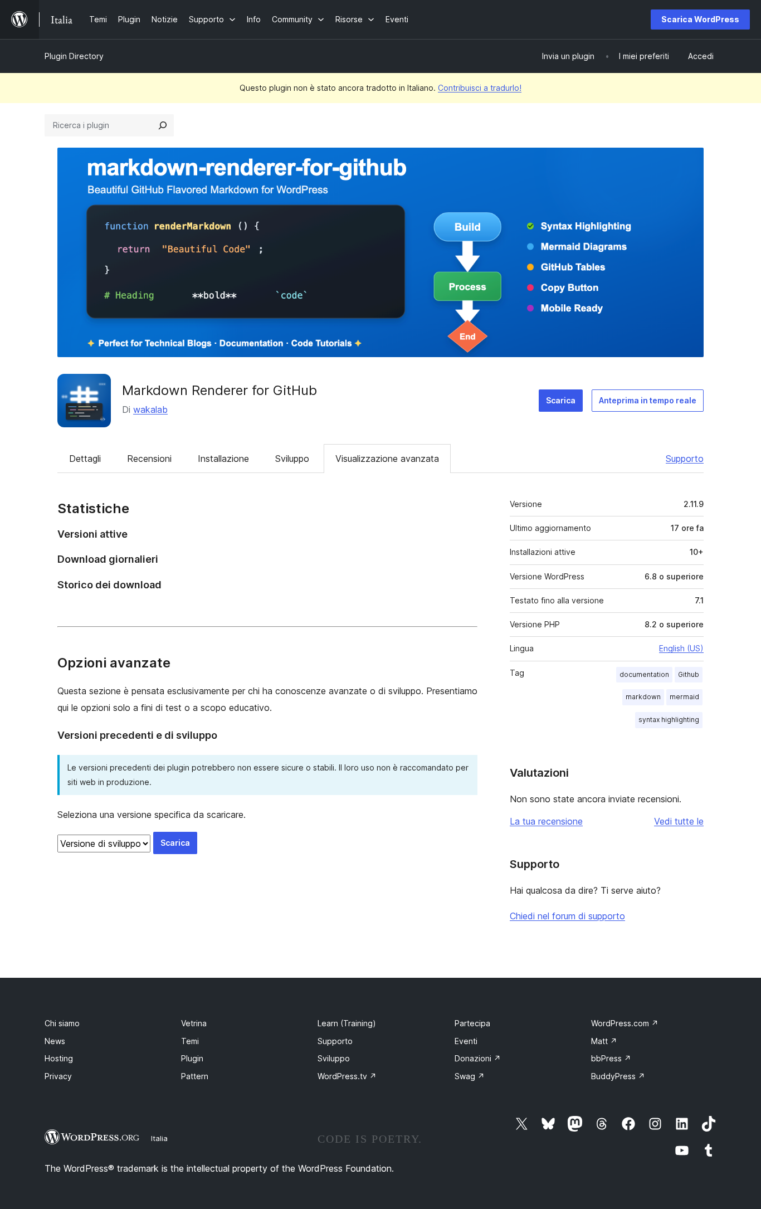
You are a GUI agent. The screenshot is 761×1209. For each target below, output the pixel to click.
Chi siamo (62, 1023)
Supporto (685, 458)
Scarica (560, 400)
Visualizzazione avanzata (387, 458)
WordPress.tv (347, 1076)
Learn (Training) (347, 1023)
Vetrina (194, 1023)
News (55, 1041)
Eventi (466, 1041)
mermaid (684, 697)
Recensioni (149, 458)
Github (688, 674)
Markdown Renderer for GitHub (219, 390)
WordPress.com (624, 1023)
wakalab (150, 409)
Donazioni (478, 1058)
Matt (604, 1041)
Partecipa (472, 1023)
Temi (190, 1041)
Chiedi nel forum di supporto (567, 916)
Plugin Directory (74, 56)
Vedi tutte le (679, 821)
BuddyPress (618, 1076)
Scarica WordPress (700, 19)
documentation (644, 674)
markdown (643, 697)
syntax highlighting (668, 719)
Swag (470, 1076)
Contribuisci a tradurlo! (479, 87)
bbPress (611, 1058)
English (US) (681, 648)
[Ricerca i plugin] (163, 125)
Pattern (194, 1076)
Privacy (58, 1076)
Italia (159, 1138)
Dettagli (85, 458)
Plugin (192, 1058)
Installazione (223, 458)
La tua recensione (546, 821)
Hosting (59, 1058)
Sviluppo (292, 458)
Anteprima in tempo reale (647, 400)
